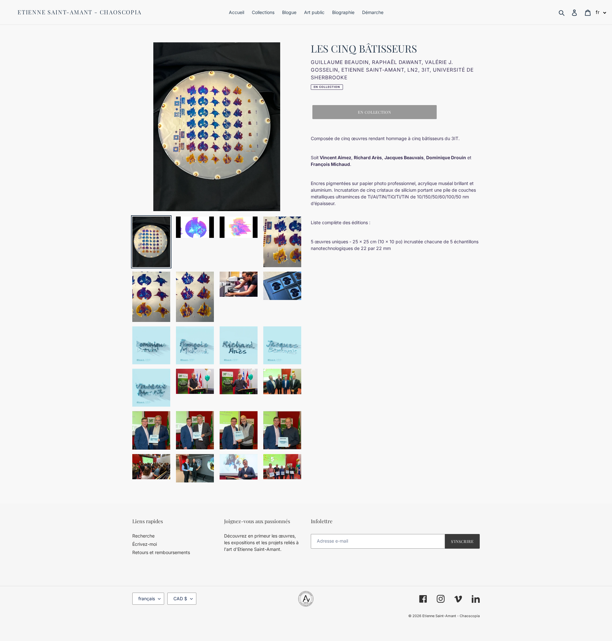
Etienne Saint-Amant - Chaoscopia (80, 12)
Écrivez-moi (144, 544)
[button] (601, 12)
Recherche (143, 535)
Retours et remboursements (161, 552)
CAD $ (180, 598)
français (146, 598)
